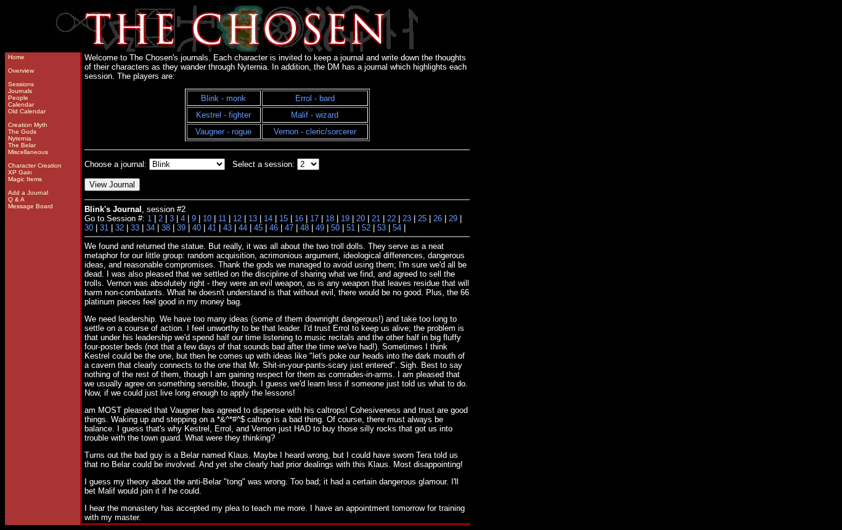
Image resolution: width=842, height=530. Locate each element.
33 (135, 227)
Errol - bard (315, 98)
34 (150, 227)
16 (299, 218)
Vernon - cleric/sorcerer (315, 131)
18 (329, 218)
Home (16, 57)
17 (314, 218)
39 (181, 227)
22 (391, 218)
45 (258, 227)
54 (397, 227)
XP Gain (20, 172)
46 (273, 227)
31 (104, 227)
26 (437, 218)
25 (422, 218)
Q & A (16, 199)
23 (407, 218)
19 (345, 218)
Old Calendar (27, 111)
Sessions (21, 84)
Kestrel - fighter (223, 115)
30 (88, 227)
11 (222, 218)
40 (196, 227)
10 (207, 218)
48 (304, 227)
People (18, 97)
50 (335, 227)
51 (350, 227)
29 (453, 218)
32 (119, 227)
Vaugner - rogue (223, 131)
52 (366, 227)
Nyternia (19, 138)
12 (237, 218)
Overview (21, 70)
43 (227, 227)
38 (165, 227)
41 (212, 227)
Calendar (21, 104)
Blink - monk (223, 98)
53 (381, 227)
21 (376, 218)
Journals (20, 91)
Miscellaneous (28, 152)
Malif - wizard (314, 115)
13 (252, 218)
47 (289, 227)
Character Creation (35, 165)
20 (360, 218)
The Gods (22, 131)
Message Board (30, 206)
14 (268, 218)
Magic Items (25, 179)
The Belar (22, 145)
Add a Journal (28, 192)
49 (320, 227)
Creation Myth (27, 124)
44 (243, 227)
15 (283, 218)
